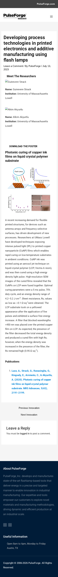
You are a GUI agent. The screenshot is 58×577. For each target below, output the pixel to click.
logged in (24, 433)
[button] (8, 139)
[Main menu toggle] (51, 16)
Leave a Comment (13, 66)
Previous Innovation (29, 408)
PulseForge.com (46, 4)
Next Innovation (29, 415)
